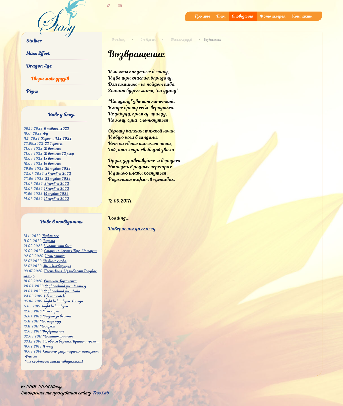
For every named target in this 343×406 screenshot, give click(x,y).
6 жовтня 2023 (56, 128)
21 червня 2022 (56, 183)
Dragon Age (39, 66)
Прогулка (47, 326)
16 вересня (52, 163)
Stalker (34, 41)
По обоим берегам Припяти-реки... (71, 341)
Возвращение (53, 331)
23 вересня (53, 143)
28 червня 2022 (58, 173)
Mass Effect (38, 53)
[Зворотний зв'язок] (120, 5)
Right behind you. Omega (63, 301)
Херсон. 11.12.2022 (56, 138)
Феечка (31, 356)
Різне (32, 91)
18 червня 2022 (56, 188)
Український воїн (58, 246)
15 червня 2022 (56, 193)
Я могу (48, 346)
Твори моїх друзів (50, 79)
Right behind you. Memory (65, 286)
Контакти (302, 16)
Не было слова (55, 261)
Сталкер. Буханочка (60, 281)
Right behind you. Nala (62, 291)
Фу (45, 133)
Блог (221, 16)
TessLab (100, 393)
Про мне (202, 16)
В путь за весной (57, 316)
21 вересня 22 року (59, 153)
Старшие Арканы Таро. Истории (70, 251)
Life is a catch (54, 296)
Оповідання (243, 16)
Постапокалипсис (58, 336)
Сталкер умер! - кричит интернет (71, 351)
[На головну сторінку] (62, 36)
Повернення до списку (132, 229)
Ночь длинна (55, 256)
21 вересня (52, 148)
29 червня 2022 (58, 168)
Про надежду (50, 321)
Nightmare (50, 236)
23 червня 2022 (58, 178)
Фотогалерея (273, 16)
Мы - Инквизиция (57, 266)
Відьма (49, 241)
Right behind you (55, 306)
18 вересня (52, 158)
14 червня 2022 (56, 198)
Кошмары (51, 311)
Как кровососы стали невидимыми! (54, 361)
